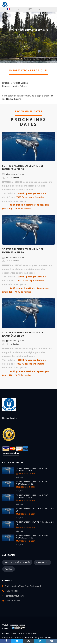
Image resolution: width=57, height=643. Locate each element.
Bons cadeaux (42, 562)
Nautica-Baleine (12, 600)
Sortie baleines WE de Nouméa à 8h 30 (35, 510)
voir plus (19, 477)
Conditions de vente (12, 637)
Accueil (13, 30)
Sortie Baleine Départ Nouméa (17, 562)
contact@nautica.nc (15, 595)
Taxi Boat (8, 569)
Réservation (18, 633)
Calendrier (31, 633)
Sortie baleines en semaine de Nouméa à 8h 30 (23, 167)
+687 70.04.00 (12, 591)
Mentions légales (34, 637)
